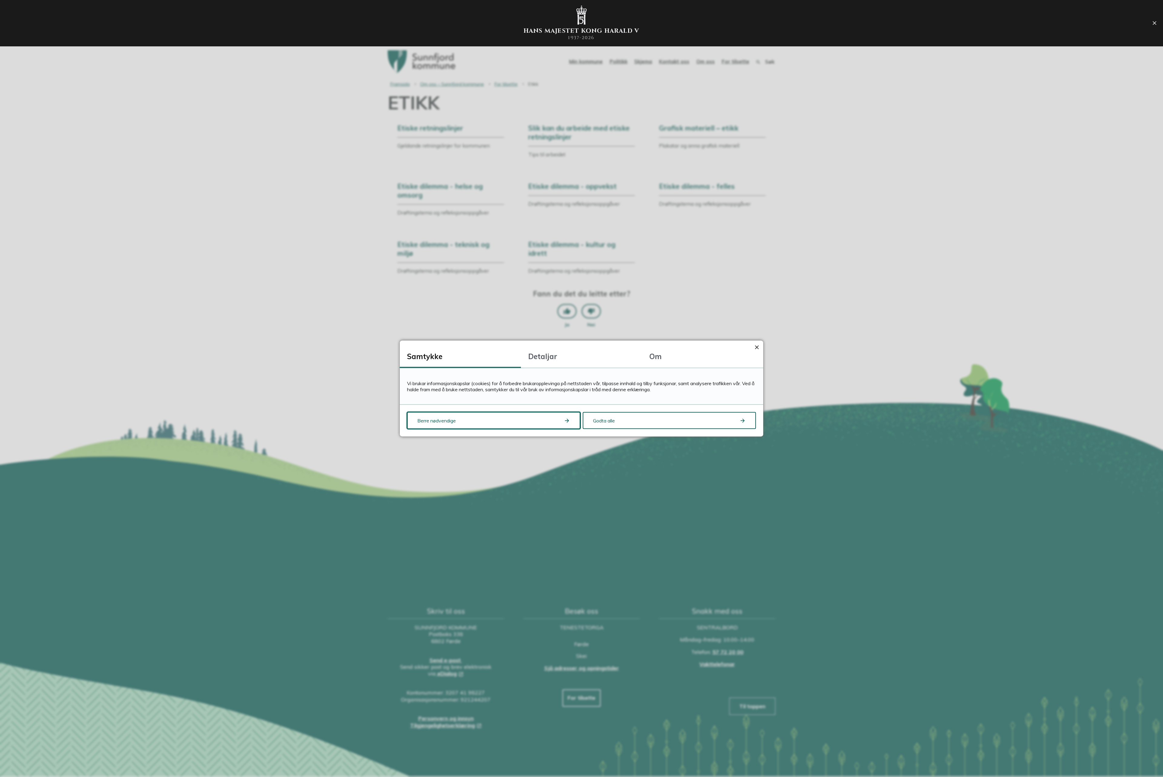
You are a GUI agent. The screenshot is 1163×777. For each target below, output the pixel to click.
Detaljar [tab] (542, 356)
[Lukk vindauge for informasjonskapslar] (757, 347)
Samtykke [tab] (424, 356)
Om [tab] (655, 356)
